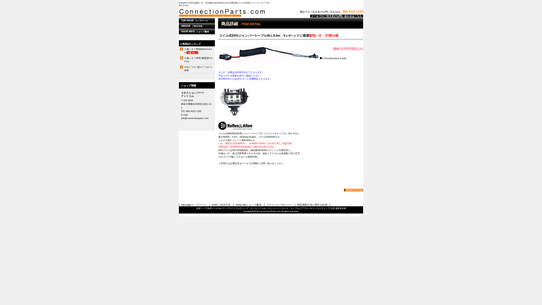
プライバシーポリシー (279, 204)
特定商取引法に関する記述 (312, 204)
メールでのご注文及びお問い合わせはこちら (336, 16)
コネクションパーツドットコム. (232, 13)
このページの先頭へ (353, 190)
